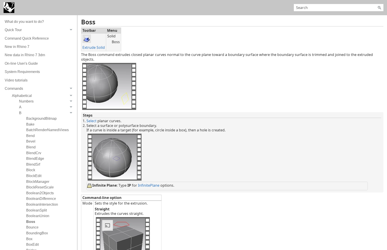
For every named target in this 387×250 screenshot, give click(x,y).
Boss (30, 222)
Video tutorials (16, 80)
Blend (31, 147)
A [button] (20, 107)
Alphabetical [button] (22, 96)
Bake (30, 124)
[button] (379, 7)
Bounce (32, 227)
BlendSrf (33, 164)
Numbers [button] (26, 101)
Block (30, 170)
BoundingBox (37, 233)
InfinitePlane (148, 185)
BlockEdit (33, 176)
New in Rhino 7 (17, 47)
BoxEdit (32, 244)
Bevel (30, 141)
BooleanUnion (37, 216)
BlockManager (37, 182)
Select (91, 120)
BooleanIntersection (42, 204)
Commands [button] (14, 88)
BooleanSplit (36, 210)
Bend (30, 136)
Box (29, 239)
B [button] (20, 113)
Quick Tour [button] (13, 30)
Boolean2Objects (40, 193)
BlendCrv (33, 153)
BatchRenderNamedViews (47, 130)
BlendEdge (35, 158)
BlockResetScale (40, 187)
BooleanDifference (41, 199)
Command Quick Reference (27, 38)
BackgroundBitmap (41, 118)
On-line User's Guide (21, 63)
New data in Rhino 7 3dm (25, 55)
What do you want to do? (24, 22)
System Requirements (22, 72)
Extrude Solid (93, 47)
